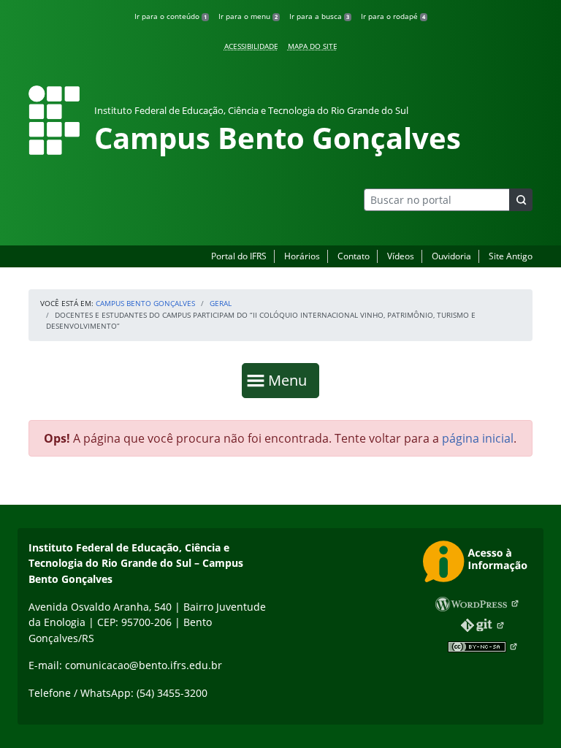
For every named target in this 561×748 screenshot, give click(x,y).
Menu (291, 380)
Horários (302, 256)
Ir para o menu (248, 16)
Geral (221, 303)
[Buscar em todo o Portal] (521, 199)
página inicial (478, 438)
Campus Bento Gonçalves (145, 303)
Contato (353, 256)
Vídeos (400, 256)
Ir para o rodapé (393, 16)
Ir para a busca (319, 16)
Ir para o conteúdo (170, 16)
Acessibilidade (251, 46)
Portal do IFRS (239, 256)
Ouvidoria (451, 256)
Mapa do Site (312, 46)
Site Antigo (511, 256)
